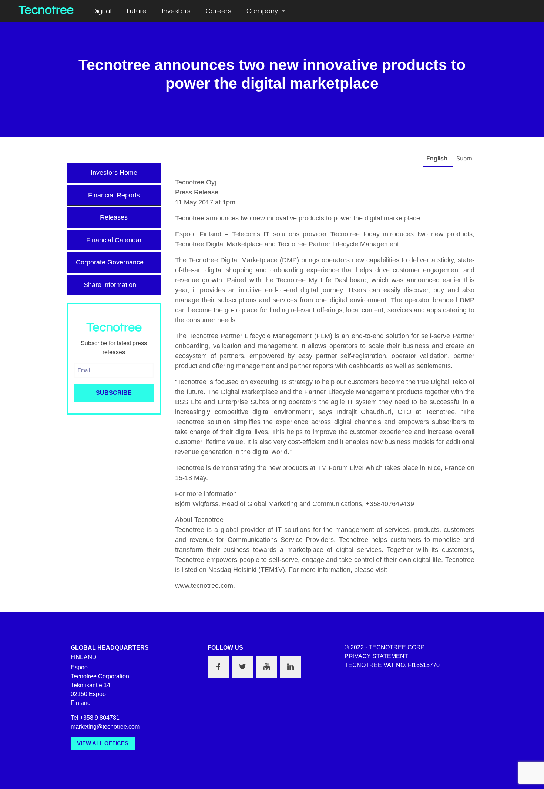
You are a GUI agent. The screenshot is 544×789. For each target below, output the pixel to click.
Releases (114, 217)
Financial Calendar (114, 240)
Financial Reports (114, 195)
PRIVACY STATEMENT (376, 656)
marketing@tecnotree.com (105, 726)
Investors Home (114, 172)
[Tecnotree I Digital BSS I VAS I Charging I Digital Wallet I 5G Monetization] (46, 9)
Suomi (465, 158)
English (437, 158)
